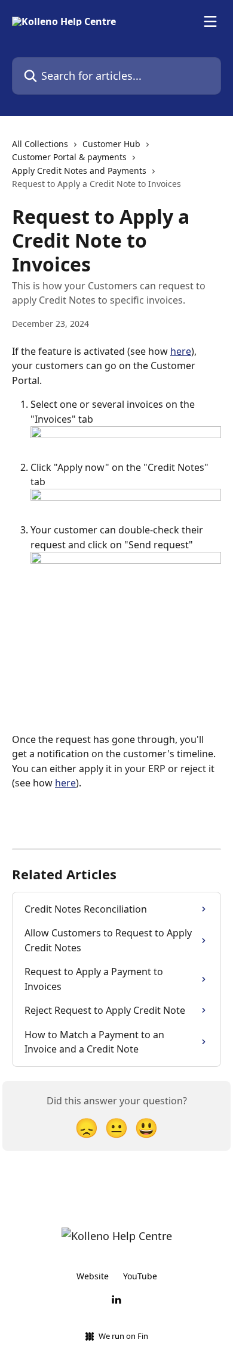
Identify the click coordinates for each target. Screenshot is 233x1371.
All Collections (40, 143)
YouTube (140, 1276)
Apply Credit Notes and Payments (79, 170)
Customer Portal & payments (69, 157)
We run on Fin (123, 1336)
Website (92, 1276)
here (180, 351)
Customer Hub (111, 143)
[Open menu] (210, 21)
